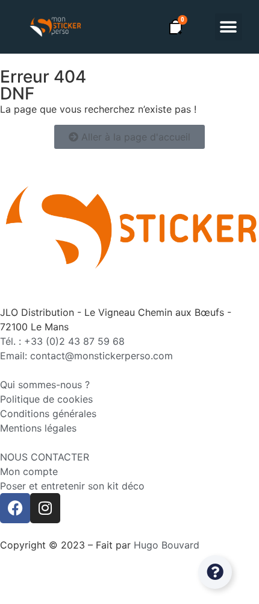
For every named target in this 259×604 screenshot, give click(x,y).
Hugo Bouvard (166, 545)
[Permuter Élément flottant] (215, 572)
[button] (228, 26)
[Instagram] (45, 508)
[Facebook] (15, 508)
